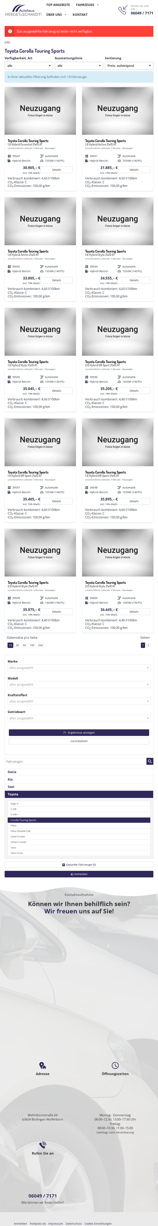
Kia (10, 779)
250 (40, 645)
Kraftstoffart (17, 695)
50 (24, 645)
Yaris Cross (17, 853)
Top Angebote (58, 5)
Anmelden (20, 1223)
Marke (13, 661)
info (7, 42)
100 (32, 645)
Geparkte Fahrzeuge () (81, 864)
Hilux (14, 825)
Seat (11, 787)
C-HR (13, 809)
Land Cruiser (18, 836)
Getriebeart (16, 712)
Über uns (54, 15)
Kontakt (80, 15)
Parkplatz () (38, 1223)
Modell (13, 678)
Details (56, 170)
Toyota (13, 794)
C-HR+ (14, 814)
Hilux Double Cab (20, 831)
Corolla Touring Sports (23, 820)
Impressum (55, 1223)
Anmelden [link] (80, 874)
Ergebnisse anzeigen (79, 732)
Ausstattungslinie (68, 58)
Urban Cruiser (18, 842)
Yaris (13, 847)
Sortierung (113, 58)
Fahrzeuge (85, 5)
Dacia (12, 772)
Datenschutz (74, 1223)
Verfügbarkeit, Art (18, 58)
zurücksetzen (79, 741)
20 (17, 645)
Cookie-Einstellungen (98, 1223)
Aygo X (14, 803)
